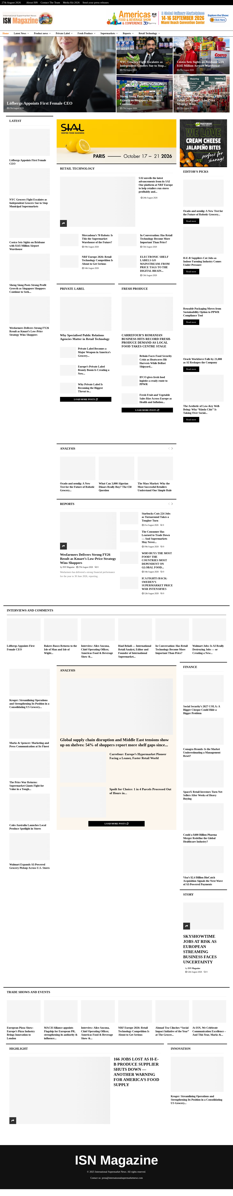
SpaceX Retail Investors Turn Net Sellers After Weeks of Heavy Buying (202, 795)
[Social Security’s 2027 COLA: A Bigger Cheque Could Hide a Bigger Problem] (203, 688)
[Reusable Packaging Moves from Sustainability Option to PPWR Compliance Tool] (203, 290)
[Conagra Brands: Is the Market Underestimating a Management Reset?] (203, 731)
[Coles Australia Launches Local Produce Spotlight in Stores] (29, 807)
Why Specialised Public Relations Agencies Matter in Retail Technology (85, 337)
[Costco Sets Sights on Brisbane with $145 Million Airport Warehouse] (29, 224)
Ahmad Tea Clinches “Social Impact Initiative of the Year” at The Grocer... (172, 1031)
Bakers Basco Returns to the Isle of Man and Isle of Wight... (60, 649)
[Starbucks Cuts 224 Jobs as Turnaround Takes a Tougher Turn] (129, 518)
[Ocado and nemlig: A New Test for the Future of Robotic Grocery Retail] (77, 468)
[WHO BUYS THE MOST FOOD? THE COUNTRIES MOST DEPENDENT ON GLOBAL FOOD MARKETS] (129, 558)
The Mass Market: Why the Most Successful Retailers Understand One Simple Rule (155, 487)
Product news (41, 33)
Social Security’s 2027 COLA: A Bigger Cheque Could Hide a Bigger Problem (201, 710)
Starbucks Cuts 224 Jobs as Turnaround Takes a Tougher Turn (156, 517)
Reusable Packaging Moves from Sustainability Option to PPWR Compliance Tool (202, 312)
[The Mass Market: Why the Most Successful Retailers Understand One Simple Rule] (155, 468)
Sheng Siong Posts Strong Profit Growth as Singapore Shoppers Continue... (141, 100)
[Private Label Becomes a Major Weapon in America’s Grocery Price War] (68, 352)
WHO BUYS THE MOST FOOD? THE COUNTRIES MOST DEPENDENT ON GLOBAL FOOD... (157, 560)
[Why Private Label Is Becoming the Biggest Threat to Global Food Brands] (68, 388)
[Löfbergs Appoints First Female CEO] (29, 142)
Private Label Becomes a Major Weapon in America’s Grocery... (94, 352)
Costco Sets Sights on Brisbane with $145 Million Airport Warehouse (27, 246)
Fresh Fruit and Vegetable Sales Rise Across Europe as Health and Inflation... (156, 398)
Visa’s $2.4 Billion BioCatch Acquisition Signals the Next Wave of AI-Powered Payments (203, 881)
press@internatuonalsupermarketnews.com (122, 1178)
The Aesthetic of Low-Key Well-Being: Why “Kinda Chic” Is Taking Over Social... (201, 409)
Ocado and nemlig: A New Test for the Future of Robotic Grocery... (77, 487)
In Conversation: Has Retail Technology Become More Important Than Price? (156, 239)
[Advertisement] (116, 431)
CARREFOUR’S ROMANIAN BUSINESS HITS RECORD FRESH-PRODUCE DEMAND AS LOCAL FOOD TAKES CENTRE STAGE (146, 340)
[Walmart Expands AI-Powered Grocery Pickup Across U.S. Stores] (29, 846)
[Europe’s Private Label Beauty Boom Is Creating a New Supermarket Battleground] (68, 370)
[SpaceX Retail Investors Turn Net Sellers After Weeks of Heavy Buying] (203, 773)
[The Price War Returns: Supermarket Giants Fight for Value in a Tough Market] (29, 764)
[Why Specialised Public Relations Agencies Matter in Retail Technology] (85, 314)
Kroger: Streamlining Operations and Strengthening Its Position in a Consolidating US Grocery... (29, 704)
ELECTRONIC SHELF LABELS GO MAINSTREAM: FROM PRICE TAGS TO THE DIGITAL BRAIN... (155, 263)
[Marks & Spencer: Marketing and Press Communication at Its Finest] (29, 725)
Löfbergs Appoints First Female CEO (39, 103)
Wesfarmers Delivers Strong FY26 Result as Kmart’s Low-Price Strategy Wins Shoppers (88, 559)
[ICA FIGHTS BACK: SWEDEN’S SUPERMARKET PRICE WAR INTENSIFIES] (129, 583)
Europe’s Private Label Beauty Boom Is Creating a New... (93, 370)
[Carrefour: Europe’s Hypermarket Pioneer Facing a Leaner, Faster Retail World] (83, 767)
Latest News (20, 33)
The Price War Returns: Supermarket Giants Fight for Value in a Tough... (26, 786)
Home (6, 33)
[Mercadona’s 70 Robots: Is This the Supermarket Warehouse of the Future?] (69, 240)
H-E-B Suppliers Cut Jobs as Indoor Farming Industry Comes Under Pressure (202, 261)
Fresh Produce (85, 33)
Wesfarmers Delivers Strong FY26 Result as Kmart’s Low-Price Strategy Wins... (199, 100)
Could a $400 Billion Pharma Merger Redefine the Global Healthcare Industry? (200, 838)
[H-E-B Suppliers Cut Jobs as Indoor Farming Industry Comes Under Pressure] (203, 240)
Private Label (63, 33)
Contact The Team (50, 2)
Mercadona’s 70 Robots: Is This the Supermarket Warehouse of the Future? (97, 239)
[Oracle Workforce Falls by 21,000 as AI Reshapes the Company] (203, 341)
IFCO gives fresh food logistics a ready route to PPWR (154, 381)
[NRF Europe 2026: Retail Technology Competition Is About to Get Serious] (69, 261)
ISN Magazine (69, 567)
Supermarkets (107, 33)
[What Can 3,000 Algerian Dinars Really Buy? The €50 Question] (116, 468)
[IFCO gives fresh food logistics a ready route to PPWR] (130, 381)
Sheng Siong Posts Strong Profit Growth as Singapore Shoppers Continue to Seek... (27, 288)
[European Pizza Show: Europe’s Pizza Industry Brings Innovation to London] (24, 1011)
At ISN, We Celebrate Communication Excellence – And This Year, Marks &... (209, 1031)
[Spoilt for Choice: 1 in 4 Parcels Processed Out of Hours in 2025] (83, 802)
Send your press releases (96, 2)
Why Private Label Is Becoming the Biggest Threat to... (90, 388)
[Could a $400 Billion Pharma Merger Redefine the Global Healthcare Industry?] (203, 816)
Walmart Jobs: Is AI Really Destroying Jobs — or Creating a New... (208, 649)
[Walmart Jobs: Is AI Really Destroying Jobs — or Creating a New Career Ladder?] (209, 629)
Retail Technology (148, 33)
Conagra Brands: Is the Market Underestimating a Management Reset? (201, 752)
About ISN (32, 2)
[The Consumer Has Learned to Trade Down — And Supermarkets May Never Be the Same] (129, 536)
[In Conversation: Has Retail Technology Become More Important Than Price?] (127, 240)
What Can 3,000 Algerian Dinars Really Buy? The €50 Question (115, 487)
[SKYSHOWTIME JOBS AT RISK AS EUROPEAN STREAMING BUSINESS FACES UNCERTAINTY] (203, 916)
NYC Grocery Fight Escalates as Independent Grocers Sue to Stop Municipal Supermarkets (28, 203)
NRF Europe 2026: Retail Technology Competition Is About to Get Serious (97, 260)
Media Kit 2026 (71, 2)
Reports (127, 33)
